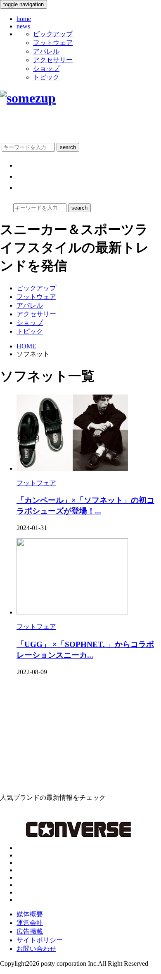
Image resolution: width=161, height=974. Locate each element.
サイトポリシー (40, 940)
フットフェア (36, 482)
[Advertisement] (62, 733)
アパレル (46, 51)
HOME (26, 346)
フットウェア (53, 42)
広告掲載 (30, 931)
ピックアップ (53, 33)
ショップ (46, 68)
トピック (46, 77)
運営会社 (30, 922)
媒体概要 (30, 914)
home (24, 18)
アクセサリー (53, 59)
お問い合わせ (36, 948)
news (23, 26)
